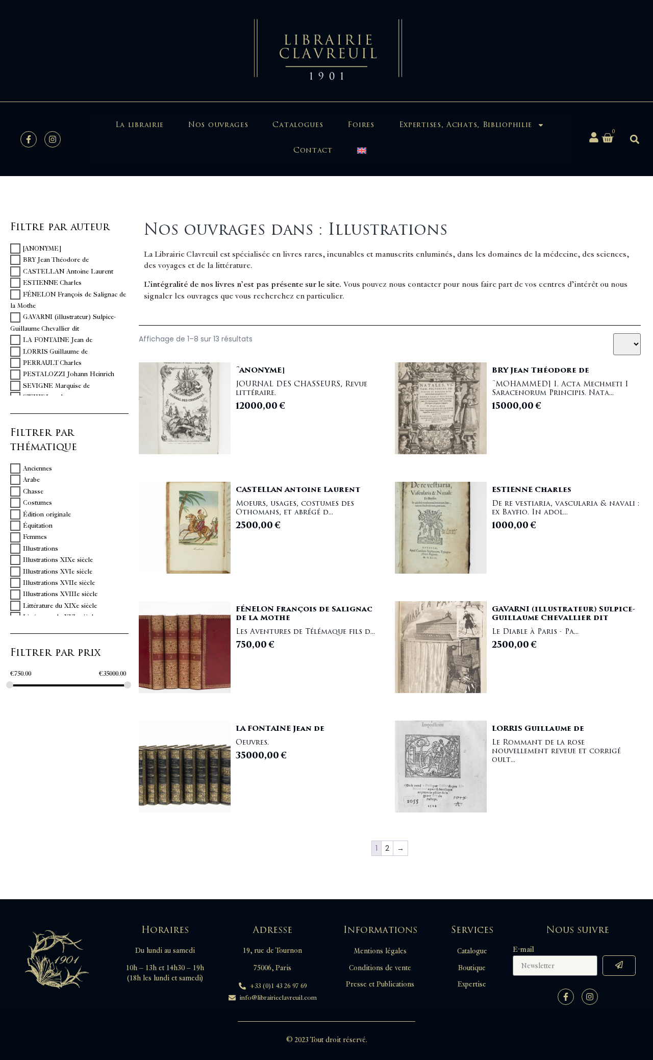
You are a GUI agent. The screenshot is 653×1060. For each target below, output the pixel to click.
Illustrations (40, 548)
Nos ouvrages (218, 124)
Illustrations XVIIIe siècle (60, 594)
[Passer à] (362, 150)
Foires (360, 124)
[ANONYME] (42, 248)
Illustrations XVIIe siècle (59, 582)
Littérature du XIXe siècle (60, 605)
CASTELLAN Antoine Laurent (68, 271)
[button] (634, 139)
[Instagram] (52, 139)
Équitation (38, 525)
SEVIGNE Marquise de (56, 385)
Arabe (31, 479)
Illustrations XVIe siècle (57, 571)
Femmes (35, 537)
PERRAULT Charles (52, 362)
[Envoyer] (619, 965)
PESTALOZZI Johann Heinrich (68, 374)
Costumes (37, 502)
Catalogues (297, 124)
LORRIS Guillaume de (55, 351)
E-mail (523, 950)
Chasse (33, 491)
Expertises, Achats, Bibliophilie (465, 124)
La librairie (139, 124)
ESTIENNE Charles (52, 282)
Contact (313, 150)
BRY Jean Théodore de (56, 259)
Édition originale (47, 514)
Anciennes (37, 468)
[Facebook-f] (28, 139)
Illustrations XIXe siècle (58, 559)
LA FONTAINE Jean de (57, 339)
